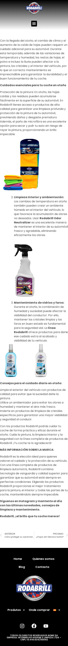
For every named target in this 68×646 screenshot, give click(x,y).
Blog (22, 567)
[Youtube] (46, 626)
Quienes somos (43, 559)
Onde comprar (39, 610)
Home (18, 559)
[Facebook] (34, 626)
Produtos (14, 610)
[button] (34, 23)
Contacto (42, 567)
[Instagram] (22, 626)
